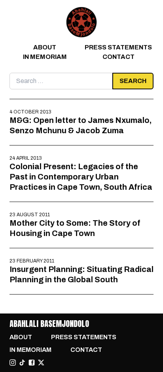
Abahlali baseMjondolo (49, 323)
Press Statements (118, 47)
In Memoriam (45, 57)
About (44, 47)
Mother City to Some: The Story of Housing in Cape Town (74, 228)
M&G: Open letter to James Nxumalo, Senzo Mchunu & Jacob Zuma (80, 125)
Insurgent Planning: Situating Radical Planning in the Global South (81, 274)
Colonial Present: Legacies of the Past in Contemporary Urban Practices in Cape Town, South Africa (80, 177)
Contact (118, 57)
